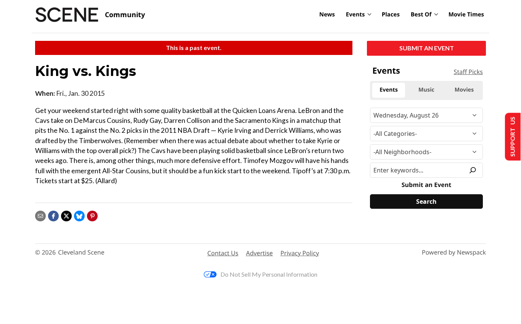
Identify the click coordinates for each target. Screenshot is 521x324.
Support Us (512, 137)
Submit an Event (426, 48)
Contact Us (222, 253)
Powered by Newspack (454, 252)
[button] (92, 215)
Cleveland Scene (81, 252)
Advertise (259, 253)
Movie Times (466, 14)
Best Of (421, 14)
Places (391, 14)
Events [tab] (388, 89)
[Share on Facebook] (53, 215)
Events (355, 14)
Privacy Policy (299, 253)
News (327, 14)
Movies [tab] (464, 89)
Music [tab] (426, 89)
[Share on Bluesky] (79, 215)
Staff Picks (468, 72)
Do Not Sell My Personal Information (268, 274)
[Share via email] (40, 215)
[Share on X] (66, 215)
